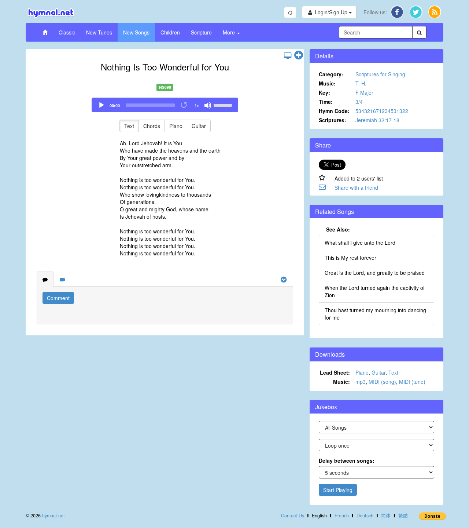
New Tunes (99, 32)
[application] (165, 105)
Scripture (201, 32)
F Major (364, 92)
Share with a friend (356, 187)
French (342, 515)
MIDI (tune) (412, 381)
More (229, 32)
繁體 (403, 515)
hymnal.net (53, 515)
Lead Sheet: (335, 372)
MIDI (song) (382, 381)
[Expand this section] (298, 55)
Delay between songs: (346, 460)
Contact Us (292, 515)
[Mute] (207, 105)
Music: (327, 83)
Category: (331, 74)
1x (197, 105)
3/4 (359, 101)
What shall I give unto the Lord (360, 242)
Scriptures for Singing (380, 74)
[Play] (101, 105)
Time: (326, 101)
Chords (151, 126)
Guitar (199, 126)
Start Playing (337, 490)
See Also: (338, 229)
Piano (175, 126)
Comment (58, 298)
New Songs (136, 32)
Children (170, 32)
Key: (324, 92)
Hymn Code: (334, 110)
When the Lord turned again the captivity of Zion (375, 291)
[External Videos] (62, 279)
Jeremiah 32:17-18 (377, 120)
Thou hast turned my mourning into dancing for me (375, 313)
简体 (386, 515)
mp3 (360, 381)
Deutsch (365, 515)
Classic (67, 32)
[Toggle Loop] (184, 105)
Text (129, 126)
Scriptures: (332, 120)
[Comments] (45, 279)
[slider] (224, 104)
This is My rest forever (350, 257)
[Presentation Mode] (287, 55)
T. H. (360, 83)
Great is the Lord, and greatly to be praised (375, 272)
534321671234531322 (381, 110)
